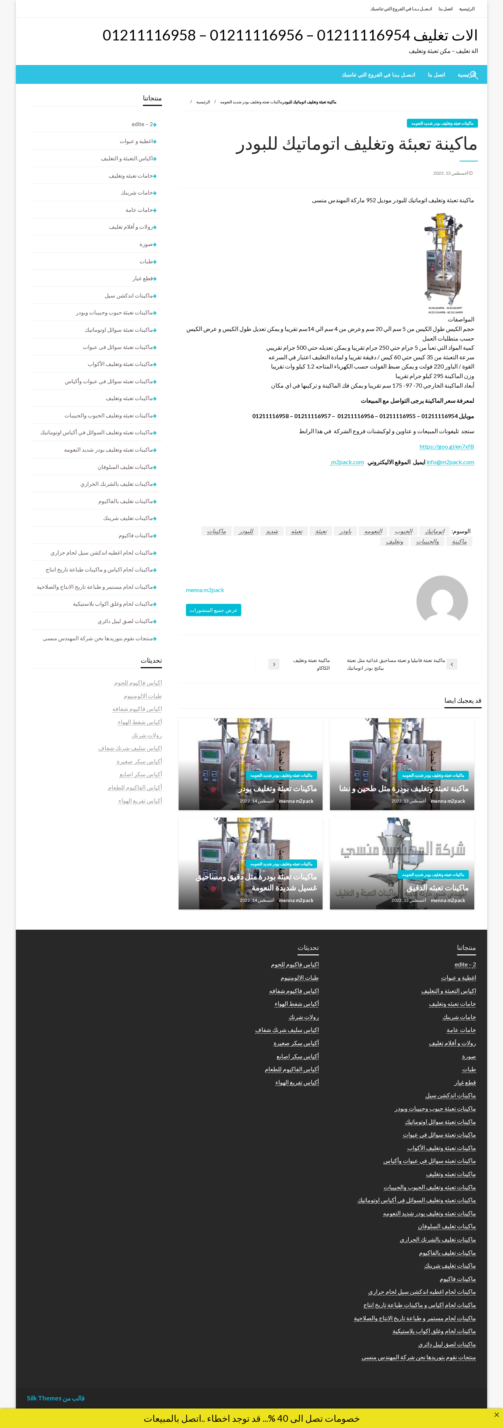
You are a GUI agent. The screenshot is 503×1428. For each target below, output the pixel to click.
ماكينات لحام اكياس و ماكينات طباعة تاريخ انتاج (99, 569)
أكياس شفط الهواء (140, 721)
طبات (146, 261)
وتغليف (394, 541)
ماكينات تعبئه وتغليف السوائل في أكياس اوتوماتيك (96, 432)
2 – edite (142, 124)
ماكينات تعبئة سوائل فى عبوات (118, 346)
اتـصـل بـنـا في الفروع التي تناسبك (401, 8)
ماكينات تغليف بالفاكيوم (125, 501)
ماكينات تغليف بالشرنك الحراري (116, 483)
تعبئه (296, 530)
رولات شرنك (147, 734)
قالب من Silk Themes (56, 1398)
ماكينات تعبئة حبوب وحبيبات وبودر (114, 312)
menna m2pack (447, 801)
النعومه (373, 530)
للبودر (246, 530)
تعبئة (321, 530)
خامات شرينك (137, 192)
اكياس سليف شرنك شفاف (130, 747)
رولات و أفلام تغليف (131, 226)
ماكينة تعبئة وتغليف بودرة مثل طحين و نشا (404, 788)
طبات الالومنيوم (143, 695)
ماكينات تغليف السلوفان (125, 466)
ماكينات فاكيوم (136, 535)
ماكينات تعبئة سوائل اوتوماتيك (119, 329)
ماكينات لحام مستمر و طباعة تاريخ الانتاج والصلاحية (95, 586)
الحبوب (403, 530)
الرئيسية (467, 8)
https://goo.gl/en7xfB (447, 446)
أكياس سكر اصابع (141, 773)
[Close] (496, 1415)
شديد (272, 530)
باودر (345, 530)
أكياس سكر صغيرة (139, 761)
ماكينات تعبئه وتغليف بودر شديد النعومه (251, 101)
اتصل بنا (446, 8)
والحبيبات (427, 541)
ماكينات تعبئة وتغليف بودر (278, 788)
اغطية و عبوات (136, 141)
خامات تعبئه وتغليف (131, 175)
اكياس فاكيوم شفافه (137, 708)
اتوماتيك (434, 530)
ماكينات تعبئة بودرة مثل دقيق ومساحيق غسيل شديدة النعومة (256, 881)
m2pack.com (347, 461)
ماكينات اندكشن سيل (129, 295)
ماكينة (459, 541)
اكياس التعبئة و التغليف (127, 158)
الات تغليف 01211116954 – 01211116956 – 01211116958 (290, 35)
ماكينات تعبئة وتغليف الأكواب (120, 363)
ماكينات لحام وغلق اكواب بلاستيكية (113, 603)
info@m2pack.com (450, 461)
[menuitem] (436, 74)
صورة (146, 244)
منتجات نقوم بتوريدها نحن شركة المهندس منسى (98, 638)
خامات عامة (139, 209)
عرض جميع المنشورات (214, 610)
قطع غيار (143, 278)
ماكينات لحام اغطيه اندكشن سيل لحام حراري (101, 552)
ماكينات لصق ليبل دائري (125, 620)
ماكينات (216, 530)
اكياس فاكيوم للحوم (138, 682)
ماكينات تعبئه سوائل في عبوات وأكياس (109, 381)
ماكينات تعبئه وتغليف (129, 398)
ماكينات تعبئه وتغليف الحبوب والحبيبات (108, 415)
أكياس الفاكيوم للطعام (135, 787)
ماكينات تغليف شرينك (128, 517)
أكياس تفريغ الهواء (140, 800)
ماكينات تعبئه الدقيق (438, 887)
